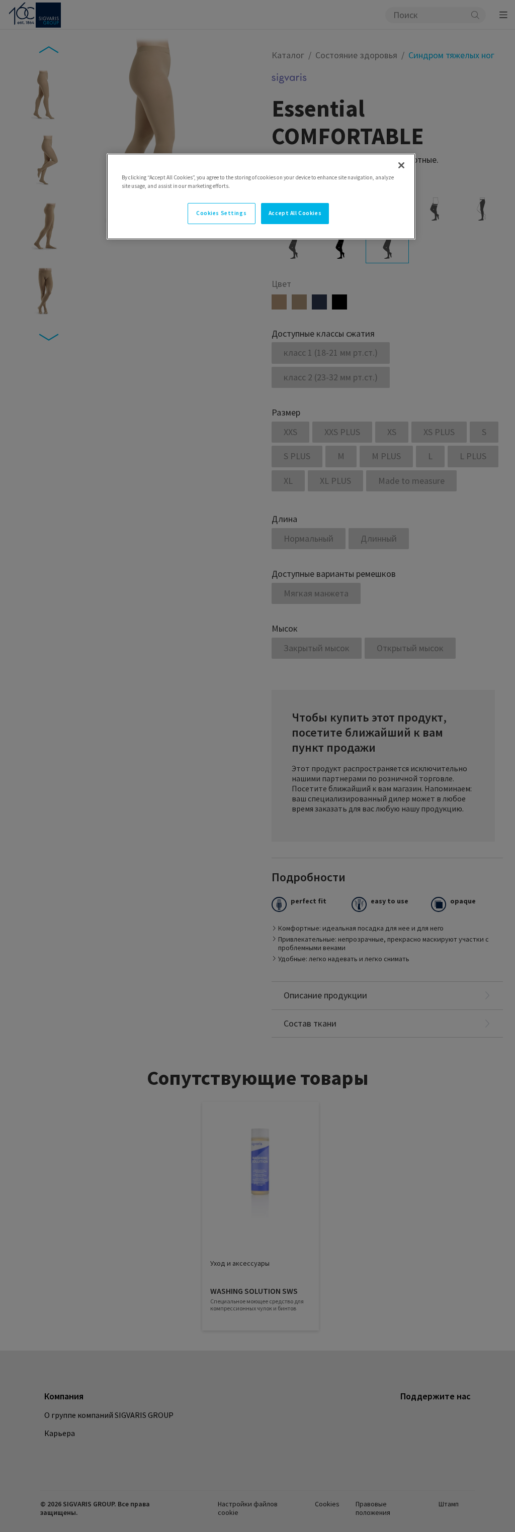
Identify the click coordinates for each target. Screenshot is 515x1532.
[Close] (401, 165)
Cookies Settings (221, 213)
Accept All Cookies (295, 213)
